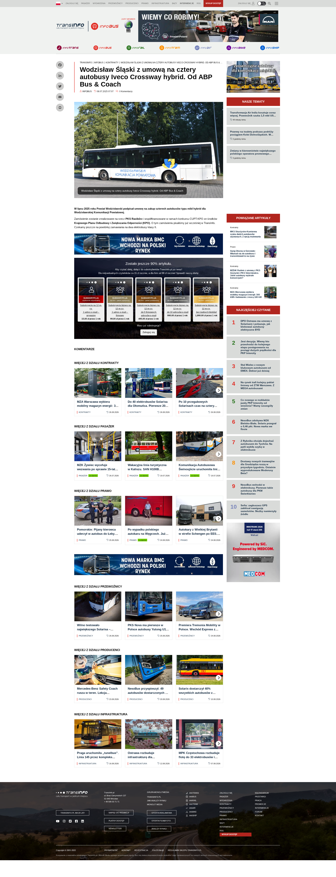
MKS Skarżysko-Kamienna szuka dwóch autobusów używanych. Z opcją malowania (245, 234)
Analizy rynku (159, 829)
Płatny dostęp (116, 821)
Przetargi (260, 797)
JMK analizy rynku (156, 801)
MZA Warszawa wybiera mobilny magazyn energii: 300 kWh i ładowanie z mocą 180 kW (246, 294)
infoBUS (192, 797)
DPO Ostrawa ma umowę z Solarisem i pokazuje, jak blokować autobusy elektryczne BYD (256, 325)
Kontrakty (84, 412)
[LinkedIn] (60, 76)
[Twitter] (60, 86)
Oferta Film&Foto (161, 821)
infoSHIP (193, 815)
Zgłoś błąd (158, 850)
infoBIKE (193, 812)
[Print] (60, 108)
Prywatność (111, 850)
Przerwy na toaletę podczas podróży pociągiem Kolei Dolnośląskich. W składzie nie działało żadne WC (251, 134)
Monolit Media (154, 804)
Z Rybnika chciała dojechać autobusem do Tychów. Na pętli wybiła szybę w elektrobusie (257, 445)
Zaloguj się (72, 3)
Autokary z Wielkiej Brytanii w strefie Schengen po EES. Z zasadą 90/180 (199, 534)
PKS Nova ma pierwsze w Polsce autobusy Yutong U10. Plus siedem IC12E (148, 629)
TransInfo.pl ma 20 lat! (73, 813)
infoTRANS (194, 793)
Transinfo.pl (154, 797)
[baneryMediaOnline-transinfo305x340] (253, 552)
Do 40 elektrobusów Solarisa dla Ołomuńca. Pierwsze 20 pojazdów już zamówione (147, 406)
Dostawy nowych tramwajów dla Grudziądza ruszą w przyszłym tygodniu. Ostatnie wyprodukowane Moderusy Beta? (258, 467)
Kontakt (259, 815)
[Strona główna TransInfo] (70, 26)
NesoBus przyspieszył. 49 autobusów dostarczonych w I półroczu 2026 (148, 693)
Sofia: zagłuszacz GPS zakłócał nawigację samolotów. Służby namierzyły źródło (258, 510)
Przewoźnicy (115, 3)
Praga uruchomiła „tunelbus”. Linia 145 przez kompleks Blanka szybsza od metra (98, 757)
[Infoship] (269, 47)
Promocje (260, 804)
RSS (199, 3)
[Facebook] (60, 65)
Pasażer (85, 3)
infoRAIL (193, 800)
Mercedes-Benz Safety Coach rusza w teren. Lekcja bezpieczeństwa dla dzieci (97, 693)
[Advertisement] (253, 188)
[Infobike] (236, 47)
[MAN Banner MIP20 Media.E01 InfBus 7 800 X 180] (208, 25)
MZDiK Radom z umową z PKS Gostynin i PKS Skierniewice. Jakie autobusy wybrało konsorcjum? (245, 274)
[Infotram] (169, 47)
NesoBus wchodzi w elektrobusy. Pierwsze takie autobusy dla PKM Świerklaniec (257, 489)
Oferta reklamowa (162, 813)
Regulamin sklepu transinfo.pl (185, 850)
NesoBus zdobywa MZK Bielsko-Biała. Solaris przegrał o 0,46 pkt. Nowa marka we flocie (258, 425)
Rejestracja (141, 850)
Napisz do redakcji (119, 813)
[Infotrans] (68, 47)
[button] (261, 3)
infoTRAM (193, 804)
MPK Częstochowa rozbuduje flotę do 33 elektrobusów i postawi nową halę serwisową (199, 757)
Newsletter (115, 829)
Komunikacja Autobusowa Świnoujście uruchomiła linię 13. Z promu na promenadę (199, 469)
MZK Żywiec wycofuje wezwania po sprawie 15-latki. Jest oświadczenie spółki (97, 469)
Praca (258, 800)
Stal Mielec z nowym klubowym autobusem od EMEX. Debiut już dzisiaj (256, 367)
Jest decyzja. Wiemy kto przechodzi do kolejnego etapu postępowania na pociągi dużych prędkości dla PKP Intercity (258, 347)
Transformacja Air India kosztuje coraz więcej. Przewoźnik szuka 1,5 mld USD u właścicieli (253, 115)
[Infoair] (203, 47)
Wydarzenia (99, 3)
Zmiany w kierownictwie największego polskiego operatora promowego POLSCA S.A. (253, 153)
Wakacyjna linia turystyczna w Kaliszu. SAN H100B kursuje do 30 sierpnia (147, 469)
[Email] (60, 97)
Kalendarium (262, 793)
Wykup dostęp (213, 3)
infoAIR (192, 808)
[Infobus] (102, 47)
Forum (258, 812)
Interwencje (187, 3)
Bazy (174, 3)
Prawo (145, 3)
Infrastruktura (160, 3)
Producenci (131, 3)
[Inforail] (136, 47)
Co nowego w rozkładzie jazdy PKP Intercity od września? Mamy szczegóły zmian (257, 404)
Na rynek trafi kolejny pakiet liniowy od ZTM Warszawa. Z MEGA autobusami (257, 385)
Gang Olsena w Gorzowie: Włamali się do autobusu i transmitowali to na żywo (242, 253)
